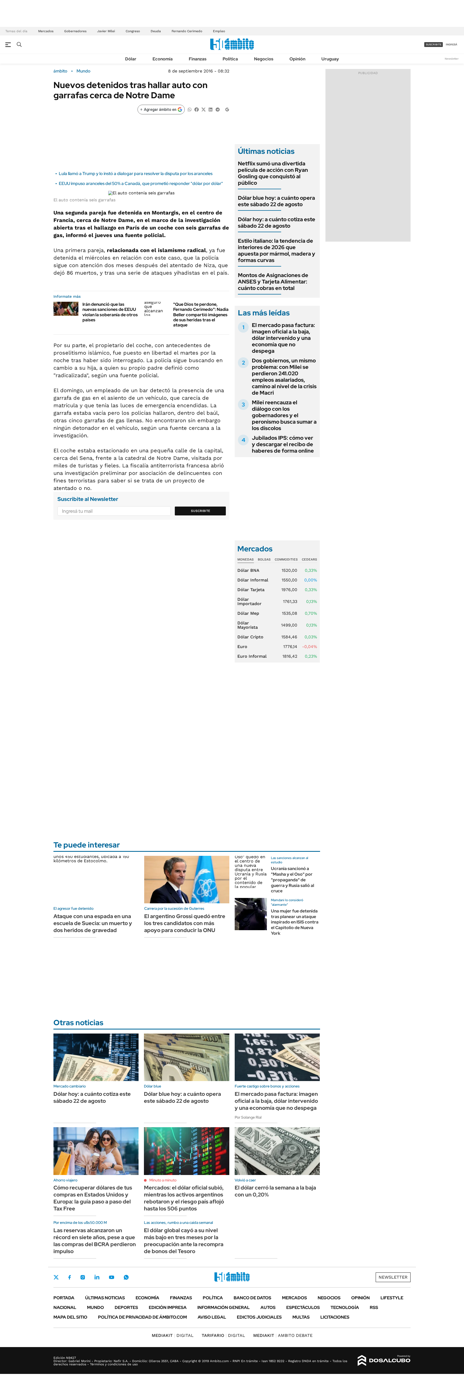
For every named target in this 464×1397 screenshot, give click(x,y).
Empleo (219, 31)
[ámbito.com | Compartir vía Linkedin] (210, 109)
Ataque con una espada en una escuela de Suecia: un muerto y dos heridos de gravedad (92, 923)
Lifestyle (391, 1298)
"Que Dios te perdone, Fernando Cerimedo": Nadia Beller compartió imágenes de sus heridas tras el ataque (201, 314)
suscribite (433, 44)
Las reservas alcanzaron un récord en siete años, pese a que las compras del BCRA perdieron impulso (94, 1241)
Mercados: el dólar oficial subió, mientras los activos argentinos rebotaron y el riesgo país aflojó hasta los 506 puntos (184, 1198)
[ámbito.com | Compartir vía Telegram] (217, 109)
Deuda (156, 31)
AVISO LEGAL (212, 1317)
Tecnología (345, 1307)
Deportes (126, 1307)
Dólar (130, 59)
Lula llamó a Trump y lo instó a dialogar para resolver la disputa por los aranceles (135, 173)
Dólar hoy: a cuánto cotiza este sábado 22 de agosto (276, 222)
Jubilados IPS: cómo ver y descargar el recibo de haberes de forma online (283, 444)
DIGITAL (173, 1335)
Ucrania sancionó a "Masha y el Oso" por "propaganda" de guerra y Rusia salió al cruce (292, 880)
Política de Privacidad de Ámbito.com (142, 1317)
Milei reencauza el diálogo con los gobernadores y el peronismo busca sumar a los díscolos (284, 415)
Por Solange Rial (248, 1117)
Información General (223, 1307)
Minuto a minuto (162, 1180)
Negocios (263, 59)
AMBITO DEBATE (283, 1335)
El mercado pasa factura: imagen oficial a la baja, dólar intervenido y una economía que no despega (283, 338)
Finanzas (197, 59)
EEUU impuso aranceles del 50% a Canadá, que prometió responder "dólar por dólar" (141, 183)
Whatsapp (126, 1277)
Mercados (45, 31)
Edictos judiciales (259, 1317)
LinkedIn (97, 1277)
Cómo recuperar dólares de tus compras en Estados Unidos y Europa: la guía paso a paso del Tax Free (92, 1198)
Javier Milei (106, 31)
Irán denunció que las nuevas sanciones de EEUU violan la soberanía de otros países (110, 312)
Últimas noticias (105, 1298)
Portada (63, 1298)
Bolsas (264, 559)
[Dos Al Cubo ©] (384, 1360)
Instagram (82, 1277)
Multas (301, 1317)
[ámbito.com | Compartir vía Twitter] (203, 109)
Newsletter (452, 58)
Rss (374, 1307)
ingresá (451, 44)
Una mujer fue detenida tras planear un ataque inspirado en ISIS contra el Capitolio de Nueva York (294, 922)
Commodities (286, 559)
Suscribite (200, 511)
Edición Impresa (168, 1307)
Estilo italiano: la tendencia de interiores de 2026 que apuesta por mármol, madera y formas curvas (276, 250)
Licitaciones (334, 1317)
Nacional (64, 1307)
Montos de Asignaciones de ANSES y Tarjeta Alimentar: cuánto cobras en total (273, 282)
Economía (163, 59)
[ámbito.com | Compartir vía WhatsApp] (189, 109)
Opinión (297, 59)
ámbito (60, 71)
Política (230, 59)
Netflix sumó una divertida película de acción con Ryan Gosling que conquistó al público (273, 173)
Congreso (133, 31)
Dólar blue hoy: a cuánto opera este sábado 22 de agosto (276, 201)
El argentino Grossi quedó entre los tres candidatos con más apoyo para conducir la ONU (184, 923)
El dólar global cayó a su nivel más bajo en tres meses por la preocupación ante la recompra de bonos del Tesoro (183, 1241)
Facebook (69, 1277)
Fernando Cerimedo (187, 31)
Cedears (309, 559)
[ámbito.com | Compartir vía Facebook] (196, 109)
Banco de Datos (252, 1298)
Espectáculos (303, 1307)
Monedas (245, 559)
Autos (268, 1307)
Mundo (83, 71)
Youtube (111, 1277)
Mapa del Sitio (70, 1317)
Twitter (56, 1277)
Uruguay (330, 59)
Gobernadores (75, 31)
